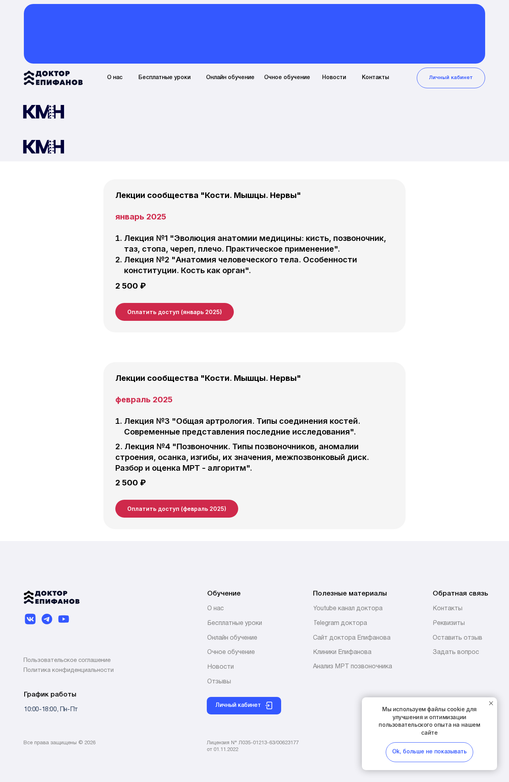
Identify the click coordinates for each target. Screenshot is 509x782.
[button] (449, 624)
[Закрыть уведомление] (491, 703)
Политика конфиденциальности (68, 670)
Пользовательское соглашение (67, 660)
